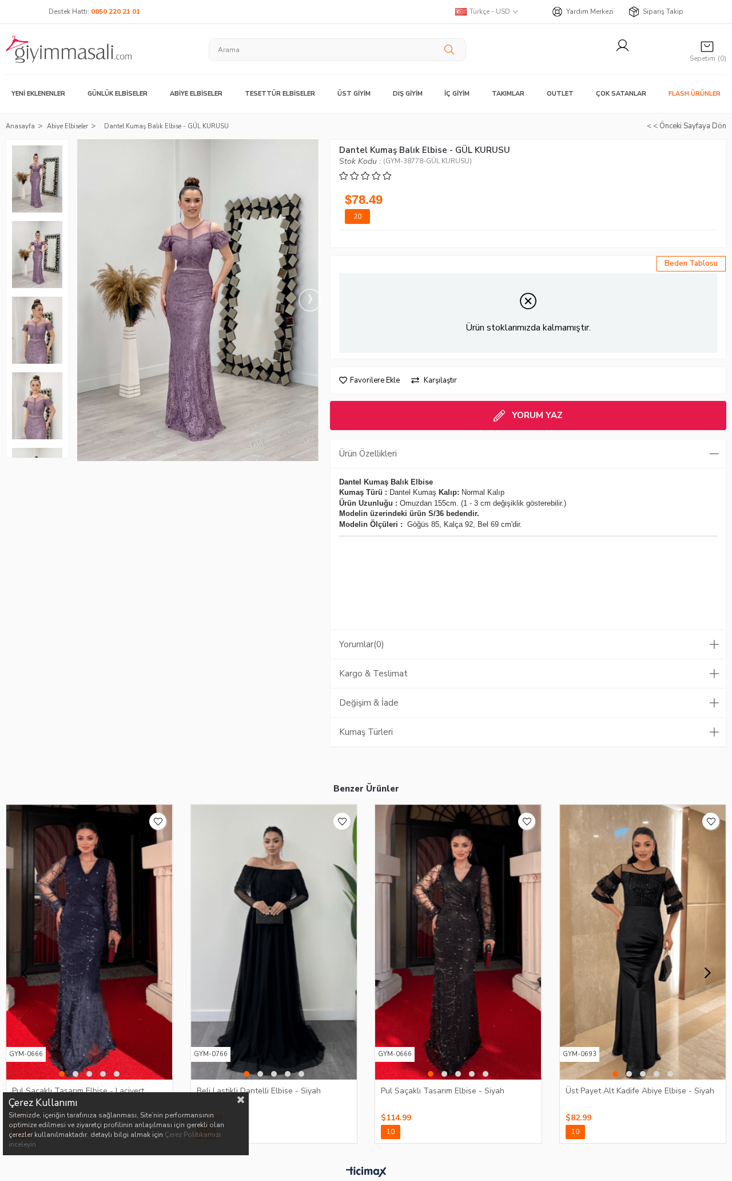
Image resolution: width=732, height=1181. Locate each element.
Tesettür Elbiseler (280, 93)
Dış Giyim (408, 93)
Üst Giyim (354, 93)
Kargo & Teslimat (373, 673)
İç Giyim (457, 93)
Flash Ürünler (695, 93)
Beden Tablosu (691, 263)
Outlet (560, 93)
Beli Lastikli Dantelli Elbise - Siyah (259, 1090)
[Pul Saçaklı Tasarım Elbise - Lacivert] (89, 942)
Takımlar (508, 93)
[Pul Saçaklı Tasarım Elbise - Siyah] (458, 942)
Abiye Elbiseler (196, 93)
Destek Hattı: (94, 11)
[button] (62, 1074)
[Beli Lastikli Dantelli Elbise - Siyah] (274, 942)
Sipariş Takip (663, 11)
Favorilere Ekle (157, 821)
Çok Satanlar (621, 93)
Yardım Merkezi (590, 11)
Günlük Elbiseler (117, 93)
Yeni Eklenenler (38, 93)
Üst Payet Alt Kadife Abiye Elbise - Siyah (640, 1090)
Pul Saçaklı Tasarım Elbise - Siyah (442, 1090)
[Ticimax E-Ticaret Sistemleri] (366, 1172)
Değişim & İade (369, 702)
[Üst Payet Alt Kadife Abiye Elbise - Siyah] (643, 942)
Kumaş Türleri (366, 732)
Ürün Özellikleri (368, 453)
